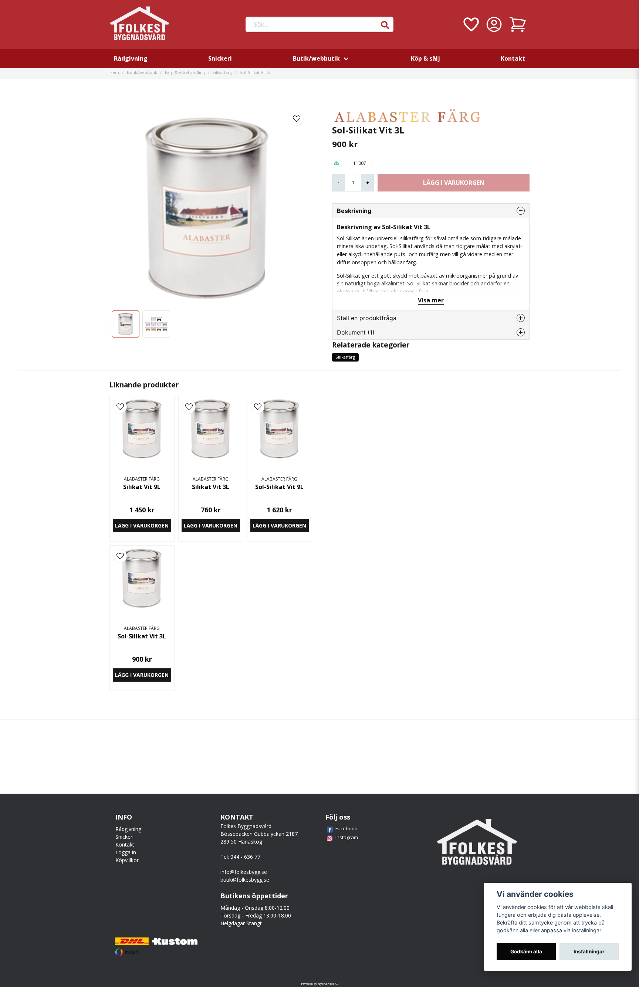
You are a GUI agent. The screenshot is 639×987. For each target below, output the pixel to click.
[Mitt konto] (494, 24)
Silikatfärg (222, 72)
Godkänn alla (526, 951)
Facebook (346, 828)
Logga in (125, 852)
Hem (114, 72)
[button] (385, 25)
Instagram (346, 837)
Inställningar (589, 951)
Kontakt (513, 58)
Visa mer (431, 300)
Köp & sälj (425, 58)
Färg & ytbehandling (185, 72)
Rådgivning (131, 58)
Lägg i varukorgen (142, 525)
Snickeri (220, 58)
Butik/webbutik (316, 58)
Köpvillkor (127, 860)
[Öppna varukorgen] (518, 24)
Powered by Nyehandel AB (319, 983)
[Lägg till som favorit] (470, 24)
